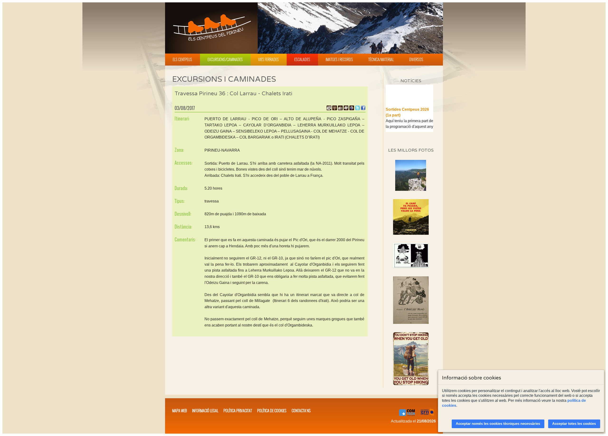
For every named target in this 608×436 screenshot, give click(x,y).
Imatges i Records (339, 59)
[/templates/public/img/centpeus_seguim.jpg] (411, 217)
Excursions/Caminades (225, 59)
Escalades (302, 59)
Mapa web (179, 410)
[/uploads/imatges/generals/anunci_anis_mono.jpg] (411, 300)
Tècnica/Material (381, 59)
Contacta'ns (301, 410)
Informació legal (205, 410)
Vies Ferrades (268, 59)
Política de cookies (271, 410)
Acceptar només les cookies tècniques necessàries (498, 424)
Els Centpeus (182, 59)
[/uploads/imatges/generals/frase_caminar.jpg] (411, 358)
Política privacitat (237, 410)
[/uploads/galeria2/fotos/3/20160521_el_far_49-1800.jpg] (410, 189)
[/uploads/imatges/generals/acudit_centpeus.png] (411, 255)
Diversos (416, 59)
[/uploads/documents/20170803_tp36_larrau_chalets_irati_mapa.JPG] (346, 109)
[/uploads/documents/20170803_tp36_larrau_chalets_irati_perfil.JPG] (340, 109)
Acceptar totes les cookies (574, 424)
